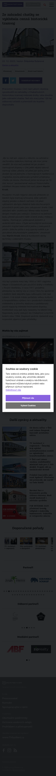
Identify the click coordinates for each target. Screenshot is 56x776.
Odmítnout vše (13, 390)
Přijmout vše (28, 398)
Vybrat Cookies (28, 405)
